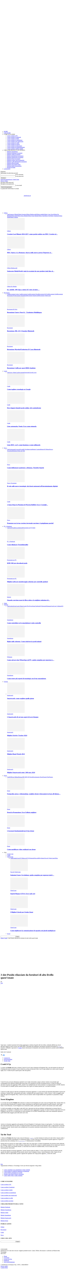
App (15, 606)
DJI (10, 777)
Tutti (8, 214)
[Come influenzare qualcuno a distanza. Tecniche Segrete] (16, 463)
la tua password (19, 176)
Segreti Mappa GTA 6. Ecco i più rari (22, 893)
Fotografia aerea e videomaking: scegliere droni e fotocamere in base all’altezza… (34, 794)
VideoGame (10, 856)
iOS (62, 606)
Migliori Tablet (4, 1212)
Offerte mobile (40, 214)
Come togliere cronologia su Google (19, 389)
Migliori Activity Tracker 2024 (17, 735)
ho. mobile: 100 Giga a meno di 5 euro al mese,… (23, 289)
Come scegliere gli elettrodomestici (16, 147)
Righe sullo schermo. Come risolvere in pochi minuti (24, 641)
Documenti (21, 372)
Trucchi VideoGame (49, 858)
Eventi (21, 449)
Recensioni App (25, 294)
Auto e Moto (12, 372)
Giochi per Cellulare (56, 606)
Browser (16, 527)
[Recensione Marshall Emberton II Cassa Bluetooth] (16, 345)
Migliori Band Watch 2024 (16, 754)
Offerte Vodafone (54, 215)
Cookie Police (4, 1267)
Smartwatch (10, 695)
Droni (5, 775)
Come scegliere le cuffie (13, 143)
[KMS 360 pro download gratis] (16, 558)
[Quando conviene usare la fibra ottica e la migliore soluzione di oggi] (16, 595)
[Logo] (12, 210)
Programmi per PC (27, 527)
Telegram (43, 606)
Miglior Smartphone (6, 1215)
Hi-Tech (25, 449)
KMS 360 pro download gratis (17, 563)
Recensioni (6, 292)
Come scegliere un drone (13, 144)
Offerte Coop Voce (48, 214)
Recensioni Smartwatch (33, 295)
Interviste (29, 449)
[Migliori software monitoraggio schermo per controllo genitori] (16, 577)
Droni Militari (14, 777)
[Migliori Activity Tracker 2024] (16, 731)
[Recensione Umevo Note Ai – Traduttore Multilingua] (16, 308)
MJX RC (27, 777)
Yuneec (51, 777)
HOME (6, 131)
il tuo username (19, 174)
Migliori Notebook (5, 1207)
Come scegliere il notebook (14, 137)
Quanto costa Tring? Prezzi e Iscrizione (14, 1174)
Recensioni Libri (53, 294)
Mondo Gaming (36, 449)
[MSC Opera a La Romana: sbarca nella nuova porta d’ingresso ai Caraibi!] (16, 248)
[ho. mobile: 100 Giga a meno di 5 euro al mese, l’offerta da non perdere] (16, 285)
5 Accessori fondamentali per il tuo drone (20, 831)
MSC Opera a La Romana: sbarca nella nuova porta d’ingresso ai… (29, 252)
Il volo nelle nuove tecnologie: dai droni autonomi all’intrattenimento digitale (32, 486)
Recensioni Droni (34, 294)
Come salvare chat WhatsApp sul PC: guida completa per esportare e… (30, 660)
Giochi (31, 372)
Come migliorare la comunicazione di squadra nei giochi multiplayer (32, 930)
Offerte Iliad (14, 215)
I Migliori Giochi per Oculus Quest (21, 912)
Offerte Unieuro (14, 217)
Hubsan (20, 777)
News (5, 448)
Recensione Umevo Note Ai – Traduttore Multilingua (24, 312)
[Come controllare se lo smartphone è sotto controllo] (16, 618)
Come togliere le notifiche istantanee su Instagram (16, 1171)
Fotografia (26, 372)
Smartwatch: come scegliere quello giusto (20, 698)
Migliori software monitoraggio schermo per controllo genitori (27, 582)
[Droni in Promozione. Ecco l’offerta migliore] (16, 808)
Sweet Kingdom (8, 1059)
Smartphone (10, 620)
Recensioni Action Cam (15, 294)
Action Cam (10, 854)
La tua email (19, 185)
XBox (56, 858)
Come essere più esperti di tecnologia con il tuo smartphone (26, 678)
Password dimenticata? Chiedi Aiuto (10, 179)
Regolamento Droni (38, 777)
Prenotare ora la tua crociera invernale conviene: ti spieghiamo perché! (30, 523)
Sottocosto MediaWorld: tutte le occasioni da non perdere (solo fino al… (30, 271)
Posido (20, 1048)
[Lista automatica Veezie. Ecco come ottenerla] (16, 421)
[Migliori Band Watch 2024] (16, 749)
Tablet (33, 527)
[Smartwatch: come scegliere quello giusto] (16, 694)
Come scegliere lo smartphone (14, 140)
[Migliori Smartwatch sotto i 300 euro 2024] (16, 768)
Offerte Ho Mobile (12, 286)
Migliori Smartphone (12, 151)
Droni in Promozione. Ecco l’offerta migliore (21, 812)
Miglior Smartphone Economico (15, 156)
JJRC (23, 777)
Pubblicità (6, 1260)
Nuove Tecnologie (11, 483)
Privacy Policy (4, 181)
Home (2, 938)
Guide (5, 371)
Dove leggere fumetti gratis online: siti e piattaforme (24, 408)
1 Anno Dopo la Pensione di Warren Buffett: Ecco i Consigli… (27, 505)
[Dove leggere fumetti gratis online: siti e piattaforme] (16, 403)
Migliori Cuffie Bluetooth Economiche (17, 161)
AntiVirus (11, 527)
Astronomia (12, 449)
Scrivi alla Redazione (9, 1262)
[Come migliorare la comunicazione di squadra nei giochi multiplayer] (19, 926)
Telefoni (6, 604)
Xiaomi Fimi (46, 777)
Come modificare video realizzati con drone (21, 849)
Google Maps (19, 606)
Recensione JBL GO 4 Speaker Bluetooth (20, 331)
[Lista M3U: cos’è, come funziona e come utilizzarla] (16, 440)
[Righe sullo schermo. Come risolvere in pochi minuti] (16, 637)
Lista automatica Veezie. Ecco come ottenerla (21, 426)
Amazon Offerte (13, 214)
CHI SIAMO (7, 133)
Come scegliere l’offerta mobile (15, 148)
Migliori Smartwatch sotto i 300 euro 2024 (21, 772)
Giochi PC (19, 858)
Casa (17, 372)
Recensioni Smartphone (21, 295)
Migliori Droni (4, 1220)
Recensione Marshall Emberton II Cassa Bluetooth (23, 349)
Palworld (36, 858)
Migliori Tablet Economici (13, 154)
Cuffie (8, 855)
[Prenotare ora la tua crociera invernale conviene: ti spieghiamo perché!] (16, 518)
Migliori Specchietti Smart (13, 164)
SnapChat (34, 606)
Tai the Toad (7, 1060)
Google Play (26, 606)
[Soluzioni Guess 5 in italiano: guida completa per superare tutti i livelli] (19, 870)
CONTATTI (7, 169)
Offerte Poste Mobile (33, 215)
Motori (48, 449)
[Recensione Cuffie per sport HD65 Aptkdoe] (16, 363)
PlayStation (41, 858)
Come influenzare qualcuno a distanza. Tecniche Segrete (25, 468)
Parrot (31, 777)
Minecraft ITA (25, 858)
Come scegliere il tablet (13, 138)
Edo (2, 983)
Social (8, 933)
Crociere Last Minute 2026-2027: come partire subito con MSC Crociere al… (32, 234)
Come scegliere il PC (12, 135)
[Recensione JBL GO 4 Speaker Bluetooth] (16, 326)
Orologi (6, 681)
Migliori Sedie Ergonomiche (14, 166)
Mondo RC (43, 449)
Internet (21, 527)
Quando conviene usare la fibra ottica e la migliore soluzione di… (28, 600)
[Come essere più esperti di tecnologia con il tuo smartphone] (16, 674)
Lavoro (34, 372)
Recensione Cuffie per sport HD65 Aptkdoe (21, 368)
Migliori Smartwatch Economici (15, 157)
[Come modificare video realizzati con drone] (16, 845)
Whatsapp (48, 606)
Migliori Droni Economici (13, 158)
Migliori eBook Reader (13, 163)
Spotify (39, 606)
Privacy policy (4, 1266)
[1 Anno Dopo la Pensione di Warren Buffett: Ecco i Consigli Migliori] (16, 500)
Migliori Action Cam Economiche (15, 160)
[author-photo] (4, 1162)
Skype (30, 606)
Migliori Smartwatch (6, 1218)
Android (11, 606)
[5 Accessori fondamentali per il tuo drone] (16, 826)
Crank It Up (7, 1058)
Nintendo (31, 858)
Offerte (5, 213)
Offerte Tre (47, 215)
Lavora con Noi (8, 1259)
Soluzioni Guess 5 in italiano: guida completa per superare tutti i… (32, 875)
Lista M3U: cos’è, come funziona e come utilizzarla (23, 445)
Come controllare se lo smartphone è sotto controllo (24, 623)
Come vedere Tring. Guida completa (13, 1175)
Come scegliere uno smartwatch (15, 141)
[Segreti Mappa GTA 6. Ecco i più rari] (19, 889)
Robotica (15, 451)
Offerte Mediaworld (31, 214)
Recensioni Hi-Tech (44, 294)
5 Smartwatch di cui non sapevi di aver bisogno (22, 717)
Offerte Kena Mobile (22, 215)
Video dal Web (21, 451)
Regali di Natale (11, 167)
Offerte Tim (41, 215)
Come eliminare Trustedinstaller (17, 544)
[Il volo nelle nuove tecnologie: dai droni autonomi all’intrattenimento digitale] (16, 481)
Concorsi (17, 449)
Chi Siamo (6, 1257)
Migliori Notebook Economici (14, 153)
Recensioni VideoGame (45, 295)
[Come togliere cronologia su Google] (16, 385)
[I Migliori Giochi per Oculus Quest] (19, 907)
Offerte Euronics (22, 214)
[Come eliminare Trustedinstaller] (16, 540)
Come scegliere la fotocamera (14, 146)
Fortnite (15, 858)
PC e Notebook (8, 526)
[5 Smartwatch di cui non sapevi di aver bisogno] (16, 712)
